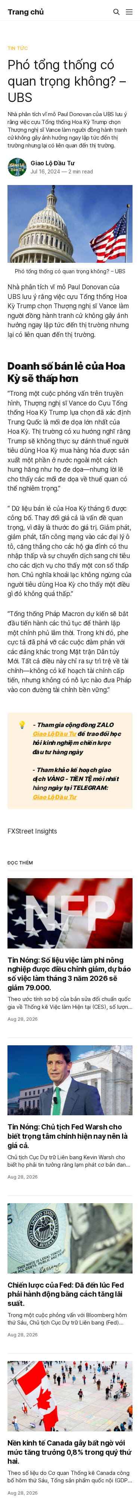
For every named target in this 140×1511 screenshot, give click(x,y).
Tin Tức (17, 48)
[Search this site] (116, 12)
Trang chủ (25, 12)
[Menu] (129, 12)
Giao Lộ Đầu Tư (53, 163)
